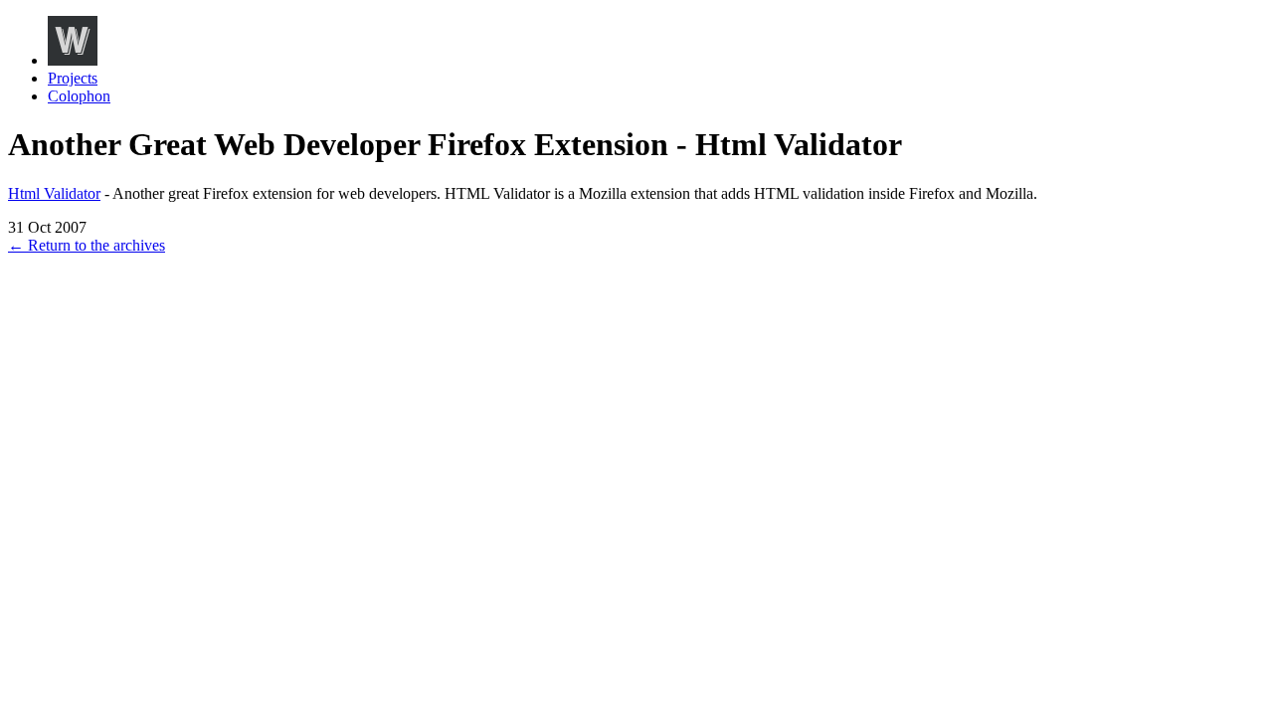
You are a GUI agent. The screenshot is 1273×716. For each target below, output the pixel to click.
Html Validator (54, 193)
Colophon (79, 96)
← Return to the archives (86, 245)
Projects (72, 78)
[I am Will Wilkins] (72, 60)
